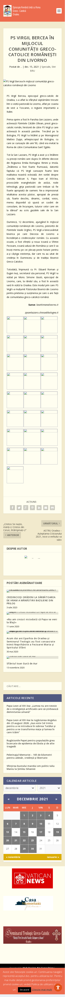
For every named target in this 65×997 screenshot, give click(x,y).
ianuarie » (53, 857)
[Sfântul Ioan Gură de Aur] (32, 657)
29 (24, 848)
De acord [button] (24, 989)
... (21, 66)
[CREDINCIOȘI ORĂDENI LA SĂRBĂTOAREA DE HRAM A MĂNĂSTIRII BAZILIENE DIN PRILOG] (32, 591)
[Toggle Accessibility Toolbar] (58, 987)
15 (24, 832)
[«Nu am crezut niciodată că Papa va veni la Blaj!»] (32, 613)
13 (7, 832)
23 (32, 840)
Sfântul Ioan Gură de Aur (22, 663)
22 (24, 840)
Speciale (46, 66)
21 (15, 840)
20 (7, 840)
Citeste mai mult (42, 989)
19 (57, 832)
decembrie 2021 (32, 798)
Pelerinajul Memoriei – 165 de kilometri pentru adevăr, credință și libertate (29, 756)
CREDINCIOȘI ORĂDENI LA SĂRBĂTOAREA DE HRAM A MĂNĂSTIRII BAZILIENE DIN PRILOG (31, 600)
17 (40, 832)
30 (32, 848)
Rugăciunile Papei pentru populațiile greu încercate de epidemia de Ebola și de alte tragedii (31, 743)
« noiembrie (13, 857)
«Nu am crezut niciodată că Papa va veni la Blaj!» (32, 621)
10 (40, 823)
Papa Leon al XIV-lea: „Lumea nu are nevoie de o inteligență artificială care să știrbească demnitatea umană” (32, 708)
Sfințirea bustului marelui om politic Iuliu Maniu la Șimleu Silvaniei (31, 767)
